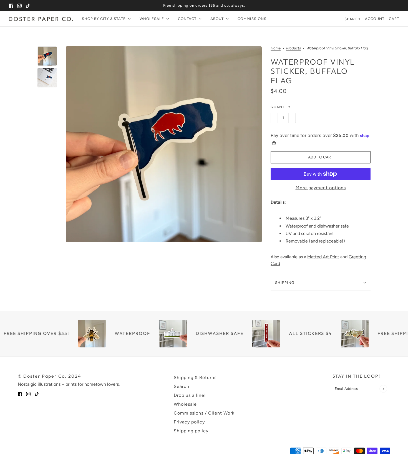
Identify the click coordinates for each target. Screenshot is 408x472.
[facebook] (11, 5)
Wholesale (185, 404)
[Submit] (383, 388)
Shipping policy (191, 430)
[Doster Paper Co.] (41, 19)
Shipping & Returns (195, 377)
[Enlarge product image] (164, 144)
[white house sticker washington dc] (164, 333)
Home (276, 48)
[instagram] (19, 5)
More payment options (321, 187)
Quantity (281, 107)
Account (374, 19)
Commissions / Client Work (204, 413)
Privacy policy (189, 422)
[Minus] (274, 118)
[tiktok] (27, 5)
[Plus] (292, 118)
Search (352, 19)
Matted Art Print (323, 256)
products (293, 48)
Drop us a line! (190, 395)
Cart (394, 19)
